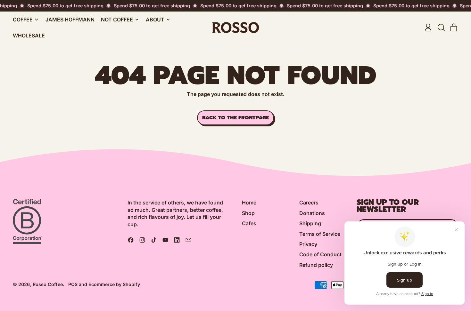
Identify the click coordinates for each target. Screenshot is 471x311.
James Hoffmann (70, 19)
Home (249, 202)
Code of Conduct (320, 254)
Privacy (308, 244)
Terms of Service (319, 234)
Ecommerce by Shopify (114, 284)
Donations (312, 213)
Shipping (310, 223)
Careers (308, 202)
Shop (248, 213)
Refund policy (316, 265)
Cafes (249, 223)
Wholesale (29, 35)
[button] (440, 27)
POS (73, 284)
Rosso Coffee (48, 284)
